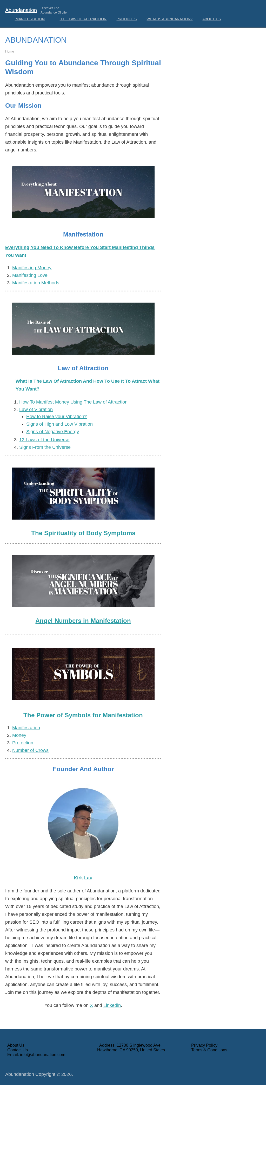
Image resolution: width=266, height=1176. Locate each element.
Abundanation (21, 10)
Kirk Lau (83, 877)
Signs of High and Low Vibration (59, 424)
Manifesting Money (31, 267)
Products (126, 19)
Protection (22, 742)
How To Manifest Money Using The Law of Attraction (73, 402)
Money (19, 735)
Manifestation (30, 19)
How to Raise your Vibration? (56, 416)
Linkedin (112, 1005)
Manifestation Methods (35, 282)
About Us (211, 19)
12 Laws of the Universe (44, 439)
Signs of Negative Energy (52, 431)
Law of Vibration (36, 409)
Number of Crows (30, 750)
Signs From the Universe (45, 447)
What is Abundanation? (169, 19)
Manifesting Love (30, 275)
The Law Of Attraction (83, 19)
